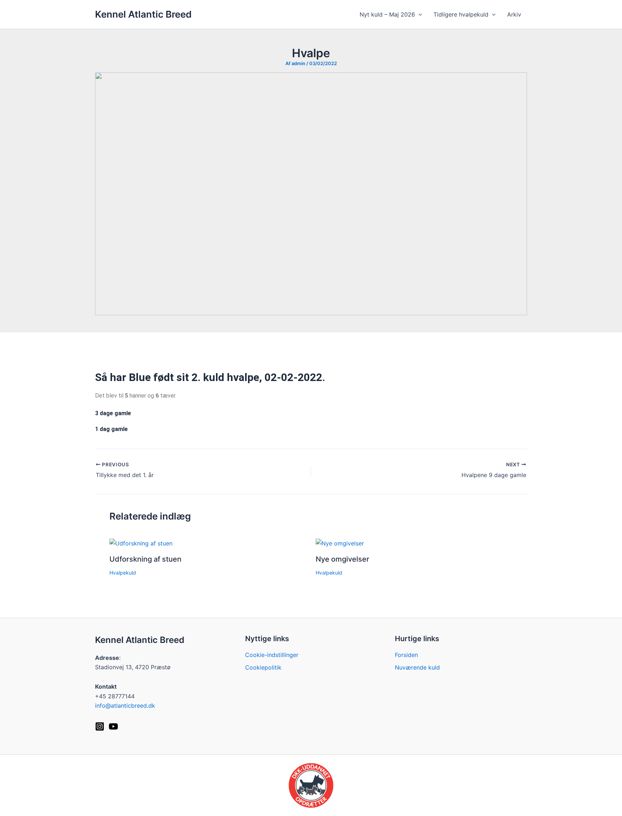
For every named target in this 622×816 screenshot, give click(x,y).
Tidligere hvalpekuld (460, 14)
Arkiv (514, 14)
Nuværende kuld (417, 667)
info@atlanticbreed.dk (125, 705)
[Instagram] (99, 726)
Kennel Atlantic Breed (143, 14)
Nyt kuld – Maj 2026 (387, 14)
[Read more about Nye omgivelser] (340, 542)
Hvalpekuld (122, 573)
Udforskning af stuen (145, 559)
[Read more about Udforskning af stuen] (140, 542)
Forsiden (406, 654)
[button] (418, 14)
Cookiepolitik (263, 667)
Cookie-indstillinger (271, 654)
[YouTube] (113, 726)
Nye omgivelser (342, 559)
